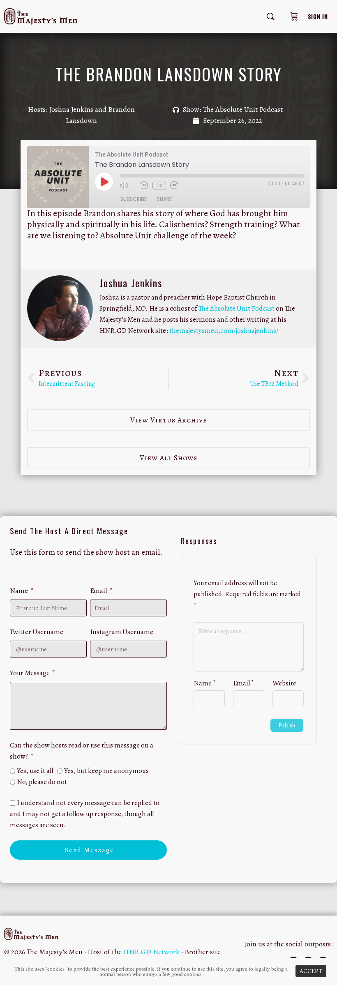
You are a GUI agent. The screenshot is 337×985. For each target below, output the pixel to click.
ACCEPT (311, 971)
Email (99, 590)
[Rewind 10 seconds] (144, 185)
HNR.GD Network (151, 952)
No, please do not (42, 782)
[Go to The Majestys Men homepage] (40, 14)
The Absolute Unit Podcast (243, 109)
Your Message (30, 673)
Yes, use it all (35, 770)
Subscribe (133, 199)
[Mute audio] (128, 185)
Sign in (318, 16)
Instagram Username (121, 632)
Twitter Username (36, 632)
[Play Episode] (104, 182)
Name (19, 590)
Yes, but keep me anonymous (106, 770)
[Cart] (294, 16)
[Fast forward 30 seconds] (178, 185)
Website (284, 683)
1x (159, 185)
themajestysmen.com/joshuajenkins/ (224, 330)
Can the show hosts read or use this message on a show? (81, 750)
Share (164, 199)
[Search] (270, 16)
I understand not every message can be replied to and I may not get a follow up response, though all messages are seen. (84, 814)
